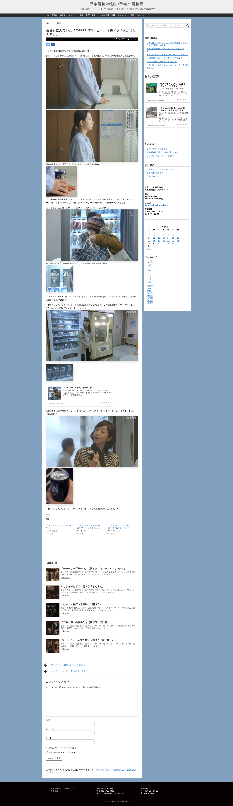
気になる (132, 39)
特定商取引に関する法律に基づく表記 (163, 152)
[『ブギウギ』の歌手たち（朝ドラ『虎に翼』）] (52, 628)
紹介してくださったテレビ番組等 (161, 156)
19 (159, 241)
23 (178, 241)
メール (50, 729)
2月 (149, 279)
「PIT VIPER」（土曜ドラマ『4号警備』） (67, 665)
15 (173, 238)
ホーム (46, 15)
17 (149, 241)
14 (168, 238)
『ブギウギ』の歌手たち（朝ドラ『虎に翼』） (86, 622)
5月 (149, 272)
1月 (149, 282)
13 (164, 238)
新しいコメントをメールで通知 (62, 748)
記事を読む (65, 577)
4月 (149, 274)
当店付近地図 (152, 176)
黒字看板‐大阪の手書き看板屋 (116, 4)
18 (154, 241)
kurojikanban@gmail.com (156, 205)
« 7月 (149, 248)
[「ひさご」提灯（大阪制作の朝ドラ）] (52, 610)
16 (178, 238)
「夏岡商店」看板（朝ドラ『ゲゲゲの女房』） (166, 58)
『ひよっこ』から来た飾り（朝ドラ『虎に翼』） (87, 640)
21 (168, 241)
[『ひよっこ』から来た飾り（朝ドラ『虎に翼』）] (52, 646)
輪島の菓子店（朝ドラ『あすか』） (162, 62)
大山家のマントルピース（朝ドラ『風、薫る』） (167, 55)
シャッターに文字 (75, 15)
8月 (149, 265)
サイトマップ (143, 15)
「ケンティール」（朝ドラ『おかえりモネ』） (69, 671)
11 (154, 238)
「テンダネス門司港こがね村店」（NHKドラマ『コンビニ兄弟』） (173, 109)
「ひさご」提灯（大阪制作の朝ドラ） (81, 604)
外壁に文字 (90, 15)
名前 (49, 720)
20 (164, 241)
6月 (149, 269)
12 (159, 238)
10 (149, 238)
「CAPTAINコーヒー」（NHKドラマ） (79, 388)
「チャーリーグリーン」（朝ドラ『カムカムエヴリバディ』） (95, 568)
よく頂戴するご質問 (155, 173)
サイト (49, 738)
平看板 (54, 15)
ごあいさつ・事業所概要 (157, 149)
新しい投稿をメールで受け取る (62, 752)
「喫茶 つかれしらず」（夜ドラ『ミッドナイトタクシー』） (172, 85)
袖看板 (63, 15)
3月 (149, 277)
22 (173, 241)
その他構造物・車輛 (106, 15)
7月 (149, 267)
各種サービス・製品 (126, 15)
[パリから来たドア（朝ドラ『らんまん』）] (52, 592)
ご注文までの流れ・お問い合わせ (161, 169)
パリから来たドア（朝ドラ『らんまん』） (84, 586)
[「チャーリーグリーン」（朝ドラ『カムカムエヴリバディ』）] (52, 574)
